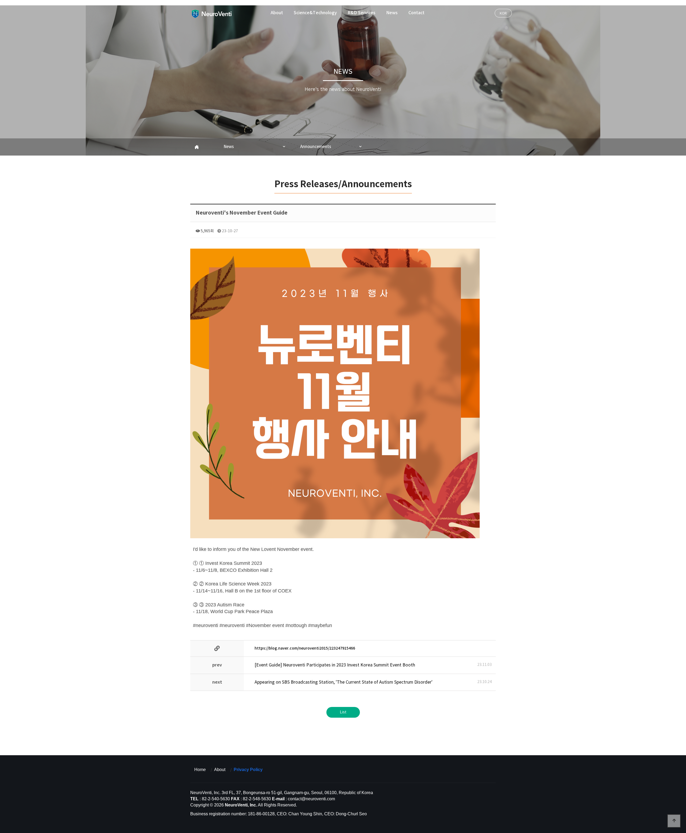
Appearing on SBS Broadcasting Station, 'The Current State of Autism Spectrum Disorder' (344, 682)
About (277, 12)
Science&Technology (315, 12)
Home (200, 769)
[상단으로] (674, 821)
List (343, 712)
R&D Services (361, 12)
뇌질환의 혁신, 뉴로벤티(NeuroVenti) (212, 13)
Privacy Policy (248, 769)
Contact (416, 12)
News (392, 12)
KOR (503, 13)
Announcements (315, 147)
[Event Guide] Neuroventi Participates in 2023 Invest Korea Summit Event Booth (335, 665)
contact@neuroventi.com (311, 799)
